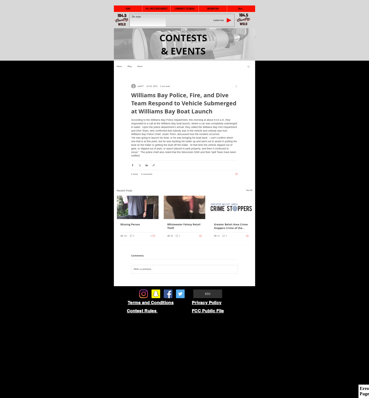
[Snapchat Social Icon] (155, 293)
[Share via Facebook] (132, 165)
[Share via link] (153, 165)
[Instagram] (143, 293)
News (119, 66)
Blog (130, 66)
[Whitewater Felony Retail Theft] (184, 207)
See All (249, 190)
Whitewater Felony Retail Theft (183, 226)
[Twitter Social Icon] (180, 293)
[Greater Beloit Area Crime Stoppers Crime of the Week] (231, 207)
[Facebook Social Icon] (168, 293)
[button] (248, 66)
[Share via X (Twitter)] (139, 165)
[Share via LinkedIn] (146, 165)
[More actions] (236, 86)
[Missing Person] (138, 207)
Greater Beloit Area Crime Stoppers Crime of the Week (231, 226)
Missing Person (130, 224)
